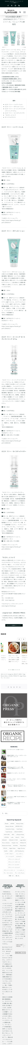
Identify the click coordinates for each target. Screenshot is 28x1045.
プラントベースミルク (14, 867)
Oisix (22, 837)
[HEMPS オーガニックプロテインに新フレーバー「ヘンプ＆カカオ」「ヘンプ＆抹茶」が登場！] (14, 648)
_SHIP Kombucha (19, 851)
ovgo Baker (23, 840)
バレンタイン (19, 853)
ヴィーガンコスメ (5, 678)
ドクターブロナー (9, 853)
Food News (19, 829)
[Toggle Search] (20, 12)
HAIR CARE (7, 834)
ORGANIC (4, 840)
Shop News (23, 845)
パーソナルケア (10, 856)
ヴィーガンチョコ (19, 873)
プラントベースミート (9, 870)
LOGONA (10, 676)
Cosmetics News (10, 829)
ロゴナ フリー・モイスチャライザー (15, 113)
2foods (6, 823)
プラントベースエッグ (14, 859)
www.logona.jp (9, 600)
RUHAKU (15, 845)
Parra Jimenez (6, 842)
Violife (5, 851)
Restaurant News (6, 845)
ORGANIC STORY (13, 840)
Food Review (9, 831)
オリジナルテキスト (10, 117)
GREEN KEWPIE (18, 831)
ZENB (11, 851)
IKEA (13, 834)
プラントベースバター (14, 864)
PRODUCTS (16, 676)
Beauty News (4, 676)
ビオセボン (19, 856)
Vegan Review (21, 848)
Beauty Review (9, 826)
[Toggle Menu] (24, 12)
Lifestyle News (20, 834)
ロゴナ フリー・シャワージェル (14, 104)
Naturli (17, 837)
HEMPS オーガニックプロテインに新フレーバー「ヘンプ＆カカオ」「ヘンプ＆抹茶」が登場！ (14, 659)
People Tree (15, 842)
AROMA (12, 823)
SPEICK (5, 848)
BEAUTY (16, 674)
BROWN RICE (18, 826)
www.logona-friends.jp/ (9, 606)
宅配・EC (11, 875)
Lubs (12, 837)
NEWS (20, 674)
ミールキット (20, 870)
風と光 (17, 875)
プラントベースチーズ (14, 862)
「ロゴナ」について (10, 115)
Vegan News (23, 676)
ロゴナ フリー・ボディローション (14, 106)
